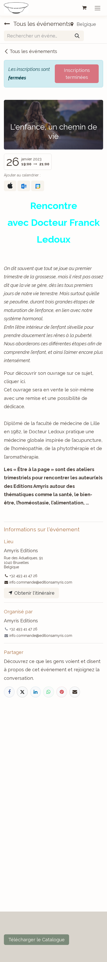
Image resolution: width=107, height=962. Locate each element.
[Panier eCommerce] (84, 7)
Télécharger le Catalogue (36, 939)
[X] (22, 692)
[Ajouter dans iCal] (10, 186)
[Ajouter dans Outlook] (23, 186)
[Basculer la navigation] (97, 8)
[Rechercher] (77, 36)
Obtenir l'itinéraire (34, 593)
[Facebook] (9, 692)
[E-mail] (74, 692)
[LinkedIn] (35, 692)
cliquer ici (14, 381)
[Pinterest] (61, 692)
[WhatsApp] (48, 692)
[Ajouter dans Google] (37, 186)
